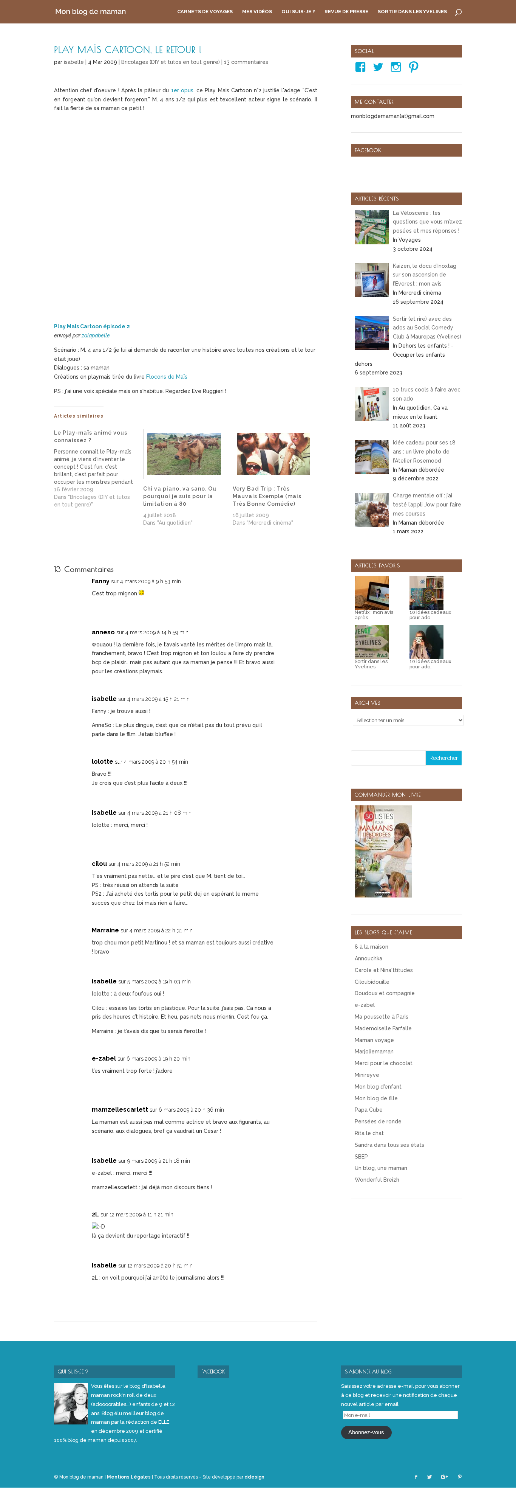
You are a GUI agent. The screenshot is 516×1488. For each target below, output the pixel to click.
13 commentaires (246, 62)
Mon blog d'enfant (378, 1087)
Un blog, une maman (381, 1168)
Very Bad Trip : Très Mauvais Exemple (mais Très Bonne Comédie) (267, 496)
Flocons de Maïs (166, 377)
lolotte (102, 761)
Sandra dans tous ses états (389, 1145)
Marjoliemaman (374, 1051)
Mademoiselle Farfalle (383, 1028)
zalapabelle (96, 335)
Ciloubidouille (372, 982)
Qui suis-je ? (298, 11)
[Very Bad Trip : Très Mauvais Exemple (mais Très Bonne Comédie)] (273, 454)
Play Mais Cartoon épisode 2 (92, 326)
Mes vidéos (257, 11)
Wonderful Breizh (377, 1180)
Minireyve (367, 1075)
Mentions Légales (129, 1477)
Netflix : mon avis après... (374, 615)
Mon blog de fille (376, 1098)
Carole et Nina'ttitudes (384, 970)
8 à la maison (371, 947)
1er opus (182, 90)
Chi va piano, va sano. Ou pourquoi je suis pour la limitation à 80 (179, 496)
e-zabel (104, 1058)
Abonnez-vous (366, 1432)
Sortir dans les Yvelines (412, 11)
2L (95, 1214)
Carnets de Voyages (205, 11)
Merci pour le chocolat (383, 1063)
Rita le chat (369, 1133)
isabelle (74, 62)
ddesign (254, 1477)
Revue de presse (346, 11)
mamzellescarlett (120, 1109)
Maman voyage (374, 1040)
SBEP (361, 1157)
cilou (99, 863)
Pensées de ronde (378, 1121)
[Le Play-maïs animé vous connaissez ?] (98, 468)
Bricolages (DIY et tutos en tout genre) (170, 62)
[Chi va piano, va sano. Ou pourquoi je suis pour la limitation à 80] (184, 454)
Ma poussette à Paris (381, 1017)
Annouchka (368, 958)
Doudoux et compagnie (385, 993)
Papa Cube (369, 1110)
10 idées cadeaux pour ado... (430, 615)
